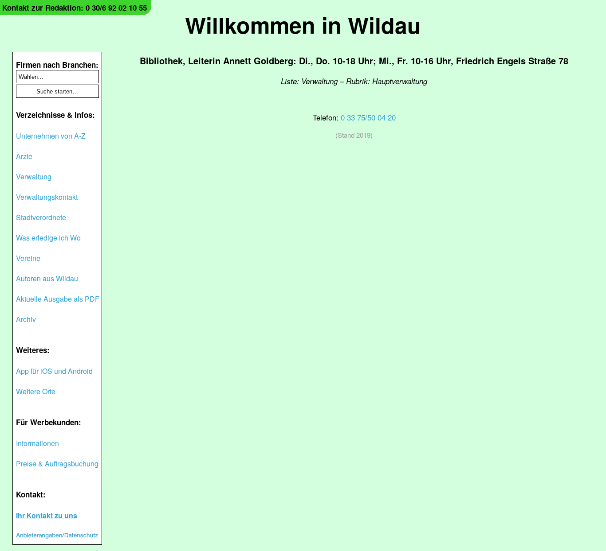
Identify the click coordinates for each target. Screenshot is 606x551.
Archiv (26, 319)
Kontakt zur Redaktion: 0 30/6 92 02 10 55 (74, 7)
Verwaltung (33, 176)
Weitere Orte (35, 391)
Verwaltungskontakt (47, 197)
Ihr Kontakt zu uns (46, 515)
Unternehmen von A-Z (51, 136)
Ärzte (24, 156)
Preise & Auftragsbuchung (57, 463)
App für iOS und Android (54, 371)
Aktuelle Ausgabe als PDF (57, 299)
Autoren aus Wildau (47, 278)
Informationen (37, 443)
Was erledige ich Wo (48, 238)
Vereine (28, 258)
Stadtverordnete (41, 217)
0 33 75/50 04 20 (368, 117)
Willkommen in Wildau (303, 24)
